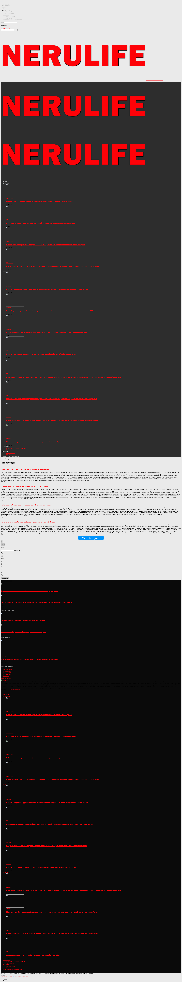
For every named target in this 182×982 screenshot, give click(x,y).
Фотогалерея (10, 13)
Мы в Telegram (91, 538)
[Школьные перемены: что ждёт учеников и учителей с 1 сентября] (15, 437)
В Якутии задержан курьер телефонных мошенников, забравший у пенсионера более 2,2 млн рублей (47, 289)
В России (5, 9)
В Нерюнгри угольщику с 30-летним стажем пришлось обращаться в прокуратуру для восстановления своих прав (52, 266)
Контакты (9, 18)
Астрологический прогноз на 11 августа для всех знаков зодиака (23, 632)
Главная (3, 459)
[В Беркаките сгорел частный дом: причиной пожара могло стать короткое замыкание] (15, 218)
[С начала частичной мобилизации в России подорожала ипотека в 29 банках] (23, 519)
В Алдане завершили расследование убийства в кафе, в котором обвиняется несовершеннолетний (46, 332)
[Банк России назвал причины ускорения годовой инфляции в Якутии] (23, 466)
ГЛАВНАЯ (6, 4)
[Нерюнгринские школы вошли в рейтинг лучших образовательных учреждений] (15, 196)
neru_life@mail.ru (15, 689)
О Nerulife (6, 15)
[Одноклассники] (1, 1)
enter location (17, 550)
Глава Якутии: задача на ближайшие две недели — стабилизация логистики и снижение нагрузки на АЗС (49, 311)
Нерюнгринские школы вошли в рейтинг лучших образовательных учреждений (39, 201)
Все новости (8, 669)
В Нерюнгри (6, 5)
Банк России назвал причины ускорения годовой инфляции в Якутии (25, 469)
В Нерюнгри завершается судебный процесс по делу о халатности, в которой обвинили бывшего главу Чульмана (52, 420)
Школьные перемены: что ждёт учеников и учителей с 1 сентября (33, 442)
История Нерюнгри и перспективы (16, 12)
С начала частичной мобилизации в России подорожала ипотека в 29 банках (28, 522)
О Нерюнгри (6, 10)
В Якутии (5, 7)
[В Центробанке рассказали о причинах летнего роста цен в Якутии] (23, 483)
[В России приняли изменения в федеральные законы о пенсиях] (4, 617)
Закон (6, 676)
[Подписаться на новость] (20, 977)
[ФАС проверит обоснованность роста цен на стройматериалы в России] (23, 502)
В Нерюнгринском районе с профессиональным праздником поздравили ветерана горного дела (45, 245)
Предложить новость (7, 977)
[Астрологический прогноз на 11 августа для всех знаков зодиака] (4, 629)
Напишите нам (10, 16)
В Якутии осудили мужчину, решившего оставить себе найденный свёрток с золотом (41, 354)
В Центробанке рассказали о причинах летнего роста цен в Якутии (24, 486)
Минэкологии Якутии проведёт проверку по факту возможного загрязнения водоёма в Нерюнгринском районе (51, 399)
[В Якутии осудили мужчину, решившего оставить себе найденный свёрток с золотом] (15, 349)
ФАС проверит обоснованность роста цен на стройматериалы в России (26, 505)
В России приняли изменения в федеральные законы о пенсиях (23, 620)
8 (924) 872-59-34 (5, 28)
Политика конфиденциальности (12, 19)
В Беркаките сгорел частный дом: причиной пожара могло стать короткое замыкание (41, 223)
